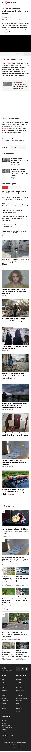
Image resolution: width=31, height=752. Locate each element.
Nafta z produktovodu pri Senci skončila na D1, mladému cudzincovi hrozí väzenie (15, 198)
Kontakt (4, 723)
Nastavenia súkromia (7, 735)
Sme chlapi (5, 700)
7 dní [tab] (11, 187)
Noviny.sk (19, 679)
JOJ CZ (3, 687)
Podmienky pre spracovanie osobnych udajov (8, 727)
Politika (18, 706)
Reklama (4, 720)
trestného (10, 63)
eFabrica (19, 747)
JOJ (3, 679)
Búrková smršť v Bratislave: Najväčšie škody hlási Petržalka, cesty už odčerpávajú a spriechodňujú (14, 218)
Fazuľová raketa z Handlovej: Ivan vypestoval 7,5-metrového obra (15, 225)
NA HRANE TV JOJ (20, 692)
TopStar (4, 698)
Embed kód (27, 54)
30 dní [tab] (18, 187)
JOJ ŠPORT (4, 685)
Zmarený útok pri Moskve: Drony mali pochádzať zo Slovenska (12, 211)
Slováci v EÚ (19, 711)
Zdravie (4, 703)
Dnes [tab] (4, 187)
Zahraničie (19, 700)
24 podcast (19, 695)
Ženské (4, 695)
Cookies (4, 732)
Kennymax (19, 744)
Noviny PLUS (19, 685)
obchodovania (6, 128)
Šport (3, 692)
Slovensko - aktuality (22, 698)
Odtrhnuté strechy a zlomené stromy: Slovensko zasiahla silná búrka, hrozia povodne (15, 204)
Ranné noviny (20, 690)
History (4, 706)
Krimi (17, 703)
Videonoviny (19, 687)
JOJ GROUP (5, 690)
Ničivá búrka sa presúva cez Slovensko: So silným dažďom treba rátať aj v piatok (14, 192)
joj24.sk (18, 682)
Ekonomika (19, 708)
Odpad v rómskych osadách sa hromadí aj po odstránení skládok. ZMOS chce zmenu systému (14, 233)
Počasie (4, 708)
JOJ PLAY (4, 682)
